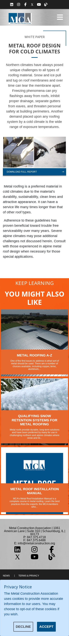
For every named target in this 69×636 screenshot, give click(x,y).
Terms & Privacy (28, 575)
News (6, 575)
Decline (23, 627)
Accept (46, 627)
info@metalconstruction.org (36, 543)
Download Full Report (22, 171)
